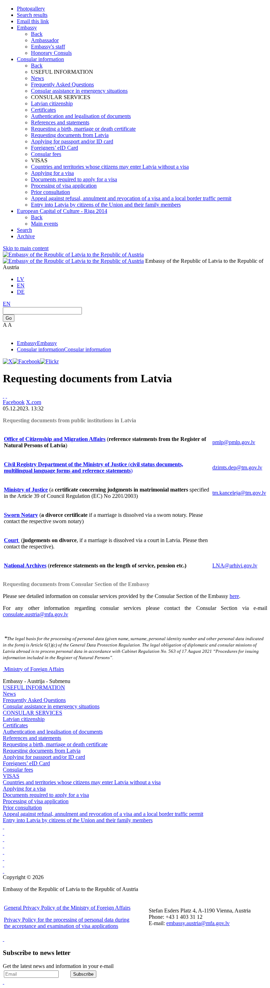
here (234, 596)
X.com (33, 402)
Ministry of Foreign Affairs (34, 669)
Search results (32, 15)
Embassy (27, 28)
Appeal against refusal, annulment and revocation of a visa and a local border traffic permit (131, 198)
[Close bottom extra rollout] (3, 982)
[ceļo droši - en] (3, 839)
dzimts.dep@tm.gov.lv (237, 467)
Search (24, 230)
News (37, 78)
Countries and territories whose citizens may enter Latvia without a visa (110, 167)
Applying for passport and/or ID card (72, 141)
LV (20, 279)
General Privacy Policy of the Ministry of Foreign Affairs (67, 908)
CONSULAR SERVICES (32, 713)
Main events (44, 224)
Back (37, 34)
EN (21, 285)
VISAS (11, 776)
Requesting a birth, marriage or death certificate (83, 129)
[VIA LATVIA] (3, 871)
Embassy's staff (48, 47)
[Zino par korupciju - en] (3, 852)
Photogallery (31, 9)
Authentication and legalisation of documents (81, 116)
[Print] (3, 396)
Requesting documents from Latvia (70, 135)
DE (21, 292)
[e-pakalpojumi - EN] (3, 827)
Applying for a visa (52, 173)
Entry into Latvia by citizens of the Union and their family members (106, 205)
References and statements (60, 122)
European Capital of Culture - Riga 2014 (62, 211)
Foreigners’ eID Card (54, 148)
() (93, 467)
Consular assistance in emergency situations (79, 91)
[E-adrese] (3, 846)
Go (9, 318)
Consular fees (46, 154)
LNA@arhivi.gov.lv (234, 565)
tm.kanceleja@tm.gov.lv (239, 493)
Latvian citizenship (52, 103)
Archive (26, 236)
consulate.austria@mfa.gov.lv (35, 614)
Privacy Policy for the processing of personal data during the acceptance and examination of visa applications (66, 923)
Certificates (43, 110)
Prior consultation (50, 192)
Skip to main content (26, 248)
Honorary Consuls (51, 53)
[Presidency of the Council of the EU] (3, 858)
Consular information (40, 59)
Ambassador (45, 40)
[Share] (6, 396)
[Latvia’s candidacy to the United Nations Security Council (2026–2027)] (3, 864)
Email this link (33, 21)
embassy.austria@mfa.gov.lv (198, 923)
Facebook (14, 402)
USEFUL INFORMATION (34, 687)
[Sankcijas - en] (3, 833)
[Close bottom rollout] (3, 939)
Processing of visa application (64, 186)
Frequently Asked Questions (62, 84)
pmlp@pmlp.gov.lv (233, 442)
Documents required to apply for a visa (74, 179)
